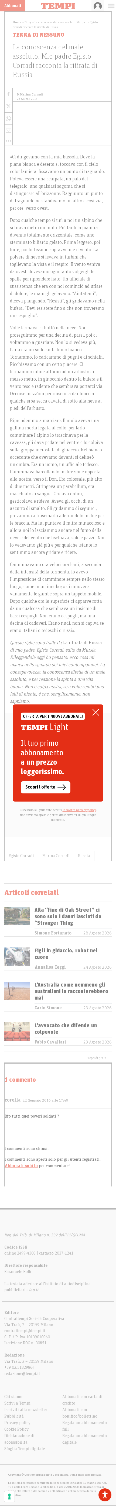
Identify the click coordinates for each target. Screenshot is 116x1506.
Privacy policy (17, 1423)
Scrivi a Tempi (17, 1403)
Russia (84, 856)
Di (30, 94)
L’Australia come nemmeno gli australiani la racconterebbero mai (71, 991)
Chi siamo (13, 1397)
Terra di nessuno (38, 35)
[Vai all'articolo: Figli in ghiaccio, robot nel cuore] (17, 959)
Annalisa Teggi (50, 967)
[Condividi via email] (8, 131)
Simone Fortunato (53, 933)
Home (17, 22)
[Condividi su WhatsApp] (8, 119)
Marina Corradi (56, 856)
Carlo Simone (48, 1008)
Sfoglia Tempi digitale (24, 1449)
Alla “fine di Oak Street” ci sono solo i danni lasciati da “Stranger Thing (68, 916)
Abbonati (12, 6)
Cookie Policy (16, 1429)
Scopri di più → (96, 1058)
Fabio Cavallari (50, 1042)
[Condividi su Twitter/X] (8, 106)
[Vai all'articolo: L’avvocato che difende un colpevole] (17, 1033)
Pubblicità (14, 1416)
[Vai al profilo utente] (97, 5)
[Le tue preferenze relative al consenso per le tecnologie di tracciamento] (9, 1496)
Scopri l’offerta (40, 787)
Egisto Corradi (21, 856)
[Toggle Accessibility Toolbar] (105, 1495)
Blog (28, 22)
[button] (8, 141)
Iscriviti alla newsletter (25, 1410)
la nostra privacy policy (79, 810)
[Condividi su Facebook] (8, 94)
